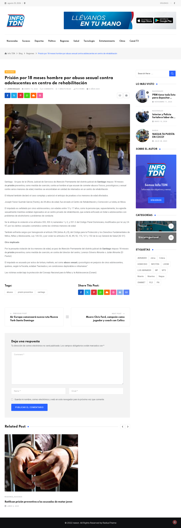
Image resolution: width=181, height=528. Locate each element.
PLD (151, 282)
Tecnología (89, 41)
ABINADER (142, 258)
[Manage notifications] (175, 522)
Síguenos (156, 200)
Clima (122, 41)
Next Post (117, 314)
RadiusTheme (109, 522)
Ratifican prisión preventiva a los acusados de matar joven (38, 502)
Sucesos (26, 41)
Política (52, 41)
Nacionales (12, 41)
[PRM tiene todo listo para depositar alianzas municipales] (142, 96)
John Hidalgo (13, 89)
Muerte (141, 276)
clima (153, 258)
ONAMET (141, 282)
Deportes (39, 41)
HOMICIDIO (142, 264)
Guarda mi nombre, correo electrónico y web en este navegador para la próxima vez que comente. (59, 399)
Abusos (10, 292)
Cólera (162, 258)
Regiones (64, 41)
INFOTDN (155, 264)
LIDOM (166, 264)
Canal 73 (134, 41)
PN (158, 282)
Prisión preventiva (25, 292)
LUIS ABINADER (144, 270)
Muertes (151, 276)
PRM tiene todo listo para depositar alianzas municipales (164, 98)
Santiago (41, 292)
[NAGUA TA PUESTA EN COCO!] (142, 135)
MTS (164, 270)
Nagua (155, 130)
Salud (76, 41)
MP (156, 270)
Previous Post (20, 313)
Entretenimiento (107, 41)
